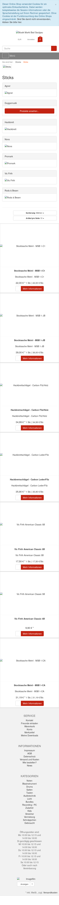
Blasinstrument (29, 783)
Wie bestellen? (30, 762)
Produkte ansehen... (29, 110)
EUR (20, 39)
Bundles (29, 801)
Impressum (29, 750)
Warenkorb (29, 726)
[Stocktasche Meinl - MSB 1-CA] (29, 660)
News (29, 765)
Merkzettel (29, 732)
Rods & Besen (11, 190)
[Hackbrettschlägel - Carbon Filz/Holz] (29, 385)
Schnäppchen (29, 819)
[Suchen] (54, 48)
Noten (29, 780)
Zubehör (29, 807)
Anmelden (31, 39)
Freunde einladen (29, 723)
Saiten (29, 789)
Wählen (34, 213)
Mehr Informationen (32, 288)
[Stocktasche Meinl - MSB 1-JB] (29, 315)
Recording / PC (29, 804)
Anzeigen (24, 884)
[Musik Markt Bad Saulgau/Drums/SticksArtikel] (15, 78)
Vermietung (29, 816)
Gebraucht (30, 822)
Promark (9, 156)
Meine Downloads (29, 735)
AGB (29, 753)
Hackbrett (9, 122)
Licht (29, 798)
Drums (29, 786)
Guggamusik (11, 102)
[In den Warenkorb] (18, 288)
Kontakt (29, 720)
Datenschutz (30, 756)
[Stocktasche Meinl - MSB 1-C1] (29, 246)
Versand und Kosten (29, 759)
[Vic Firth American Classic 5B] (29, 524)
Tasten (29, 792)
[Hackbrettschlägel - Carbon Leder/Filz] (29, 454)
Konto (29, 729)
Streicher (29, 813)
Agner (7, 85)
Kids (30, 810)
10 (34, 218)
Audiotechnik (29, 795)
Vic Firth (9, 173)
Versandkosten (50, 892)
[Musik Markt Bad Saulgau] (29, 32)
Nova (7, 139)
